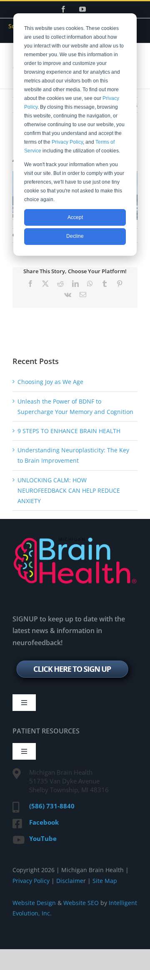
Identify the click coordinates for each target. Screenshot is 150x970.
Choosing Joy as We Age (50, 382)
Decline (75, 236)
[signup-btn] (74, 658)
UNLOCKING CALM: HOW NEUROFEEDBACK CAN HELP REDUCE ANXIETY (69, 490)
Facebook (44, 822)
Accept (75, 217)
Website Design (34, 903)
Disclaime (69, 881)
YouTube (43, 838)
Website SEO (81, 903)
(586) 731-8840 (52, 806)
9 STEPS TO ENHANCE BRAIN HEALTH (69, 431)
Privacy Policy (67, 142)
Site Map (104, 881)
